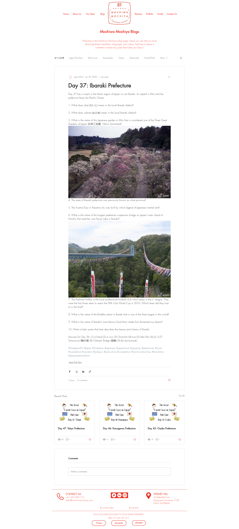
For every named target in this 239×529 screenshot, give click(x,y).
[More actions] (169, 77)
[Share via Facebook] (69, 371)
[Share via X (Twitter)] (76, 371)
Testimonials (134, 58)
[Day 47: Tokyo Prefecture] (75, 412)
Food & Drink (149, 58)
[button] (181, 58)
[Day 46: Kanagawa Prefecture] (120, 412)
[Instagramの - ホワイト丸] (125, 495)
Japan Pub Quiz (76, 58)
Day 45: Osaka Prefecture (162, 428)
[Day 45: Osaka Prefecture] (164, 412)
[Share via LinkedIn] (83, 371)
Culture (121, 58)
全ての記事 (59, 58)
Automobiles (108, 58)
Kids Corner (93, 58)
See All (182, 395)
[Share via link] (90, 371)
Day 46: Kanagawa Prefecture (119, 428)
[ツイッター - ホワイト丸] (114, 495)
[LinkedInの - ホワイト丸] (119, 495)
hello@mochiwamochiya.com (79, 500)
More (162, 58)
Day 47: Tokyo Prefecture (71, 428)
